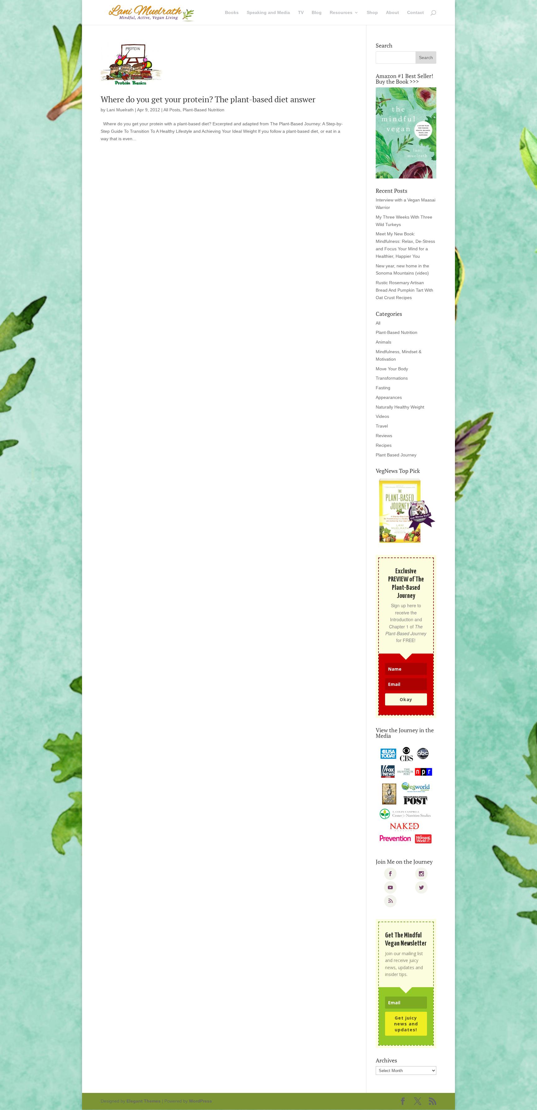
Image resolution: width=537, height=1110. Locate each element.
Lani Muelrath (120, 109)
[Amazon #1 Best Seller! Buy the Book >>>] (406, 132)
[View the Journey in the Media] (406, 795)
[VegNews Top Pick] (406, 511)
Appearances (389, 397)
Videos (382, 416)
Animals (383, 342)
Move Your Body (392, 368)
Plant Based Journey (396, 454)
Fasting (383, 387)
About (392, 12)
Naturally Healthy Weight (400, 407)
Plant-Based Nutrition (203, 109)
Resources (341, 12)
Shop (372, 12)
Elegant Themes (143, 1100)
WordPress (200, 1100)
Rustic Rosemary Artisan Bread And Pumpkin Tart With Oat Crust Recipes (404, 290)
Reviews (384, 435)
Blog (317, 12)
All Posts (171, 109)
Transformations (392, 378)
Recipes (384, 445)
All (378, 323)
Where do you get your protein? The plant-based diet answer (208, 99)
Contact (415, 12)
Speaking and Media (268, 12)
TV (301, 12)
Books (232, 12)
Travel (382, 425)
